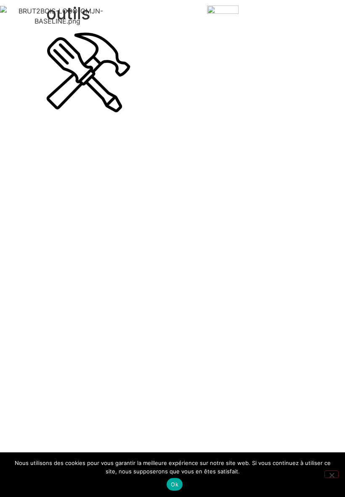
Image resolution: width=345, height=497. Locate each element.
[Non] (331, 474)
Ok (174, 484)
